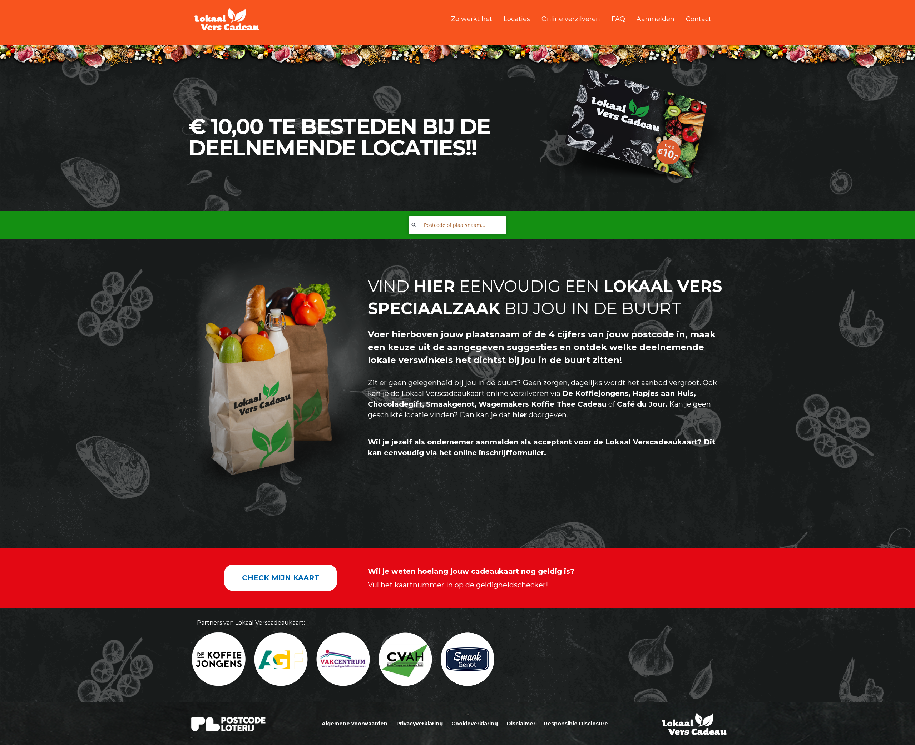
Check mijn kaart (280, 577)
